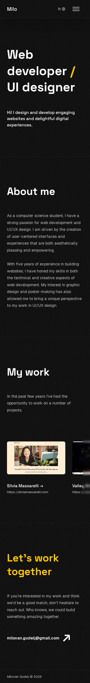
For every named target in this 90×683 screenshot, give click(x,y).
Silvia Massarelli (25, 486)
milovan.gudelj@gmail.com (33, 638)
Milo (12, 9)
